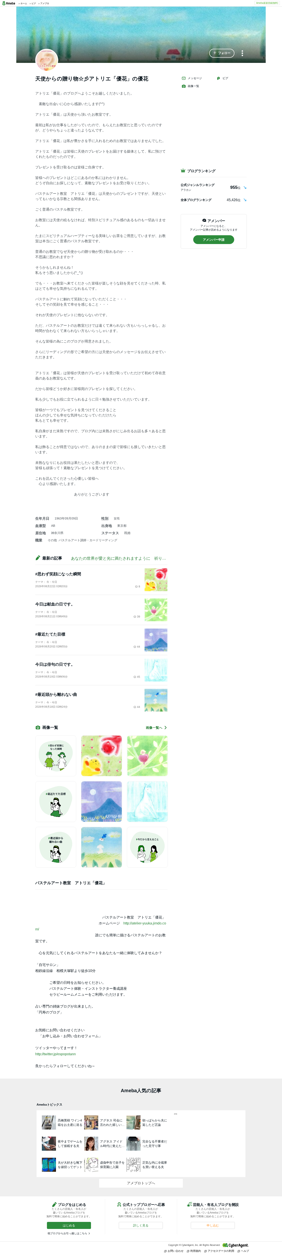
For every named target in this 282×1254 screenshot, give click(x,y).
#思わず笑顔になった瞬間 (58, 574)
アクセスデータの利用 (221, 1251)
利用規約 (195, 1251)
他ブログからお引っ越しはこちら (67, 1233)
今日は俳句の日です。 (55, 664)
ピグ (225, 78)
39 (138, 616)
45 (138, 676)
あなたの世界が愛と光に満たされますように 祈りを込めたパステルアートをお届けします (152, 558)
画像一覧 (193, 86)
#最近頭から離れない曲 (56, 694)
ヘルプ (245, 1251)
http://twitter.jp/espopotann (55, 1054)
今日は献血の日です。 (55, 604)
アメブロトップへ (141, 1183)
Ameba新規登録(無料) (267, 2)
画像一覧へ (154, 727)
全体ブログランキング (196, 200)
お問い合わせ (176, 1251)
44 (138, 646)
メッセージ (195, 78)
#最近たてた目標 (50, 634)
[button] (221, 53)
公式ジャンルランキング (198, 185)
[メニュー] (242, 53)
